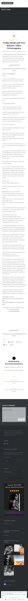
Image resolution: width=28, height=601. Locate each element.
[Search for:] (14, 478)
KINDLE (4, 68)
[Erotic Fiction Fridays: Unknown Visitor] (9, 560)
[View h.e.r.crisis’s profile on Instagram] (7, 443)
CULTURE (15, 40)
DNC (15, 54)
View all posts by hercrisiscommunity (14, 370)
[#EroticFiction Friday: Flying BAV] (19, 560)
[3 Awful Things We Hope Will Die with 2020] (9, 550)
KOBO (13, 68)
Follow (6, 461)
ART (12, 40)
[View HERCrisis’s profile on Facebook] (4, 443)
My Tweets (6, 535)
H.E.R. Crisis (5, 9)
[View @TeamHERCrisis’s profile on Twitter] (6, 443)
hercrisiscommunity (11, 51)
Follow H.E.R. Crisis (10, 449)
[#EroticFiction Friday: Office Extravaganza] (19, 550)
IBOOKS (9, 68)
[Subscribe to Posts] (5, 584)
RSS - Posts (8, 584)
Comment (21, 419)
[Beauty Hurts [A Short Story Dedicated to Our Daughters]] (9, 571)
